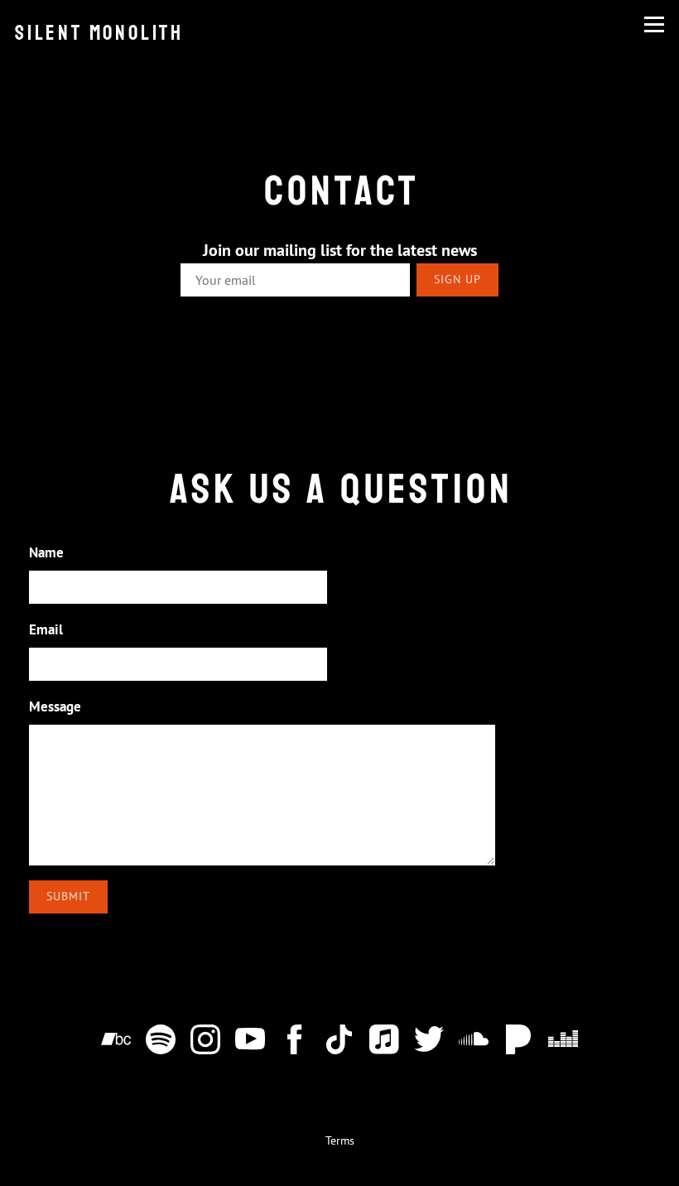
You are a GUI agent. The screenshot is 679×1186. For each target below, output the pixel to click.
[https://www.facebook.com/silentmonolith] (295, 1042)
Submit (68, 896)
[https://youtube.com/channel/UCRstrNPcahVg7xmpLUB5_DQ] (250, 1042)
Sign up (457, 279)
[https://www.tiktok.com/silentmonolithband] (339, 1042)
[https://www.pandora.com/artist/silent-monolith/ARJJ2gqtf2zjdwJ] (518, 1042)
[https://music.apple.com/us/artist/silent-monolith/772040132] (384, 1042)
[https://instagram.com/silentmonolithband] (205, 1042)
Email (46, 629)
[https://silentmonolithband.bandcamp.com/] (116, 1042)
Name (46, 552)
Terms (339, 1140)
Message (55, 706)
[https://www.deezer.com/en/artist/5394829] (563, 1042)
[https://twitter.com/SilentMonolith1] (429, 1042)
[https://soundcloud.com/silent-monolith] (474, 1042)
